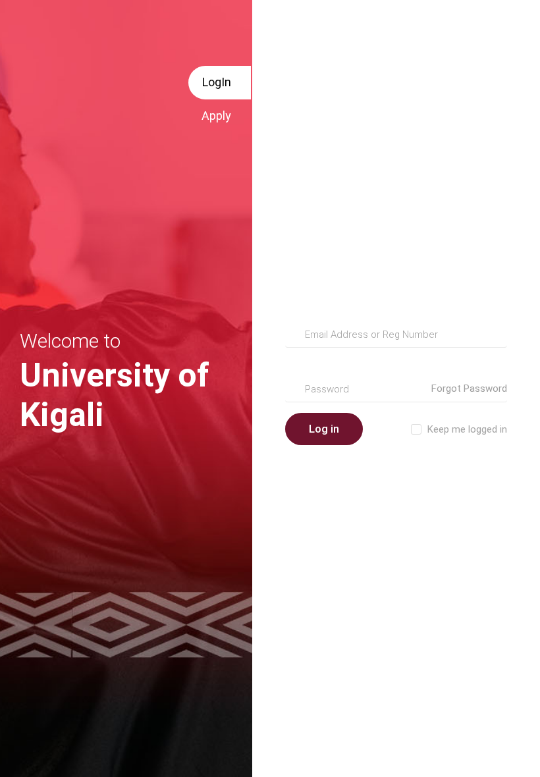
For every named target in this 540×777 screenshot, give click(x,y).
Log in (324, 428)
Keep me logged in (467, 429)
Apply (216, 115)
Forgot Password (469, 388)
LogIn (216, 82)
